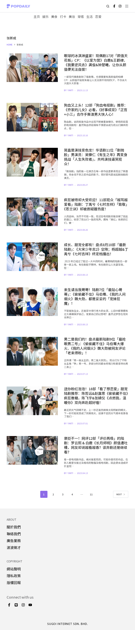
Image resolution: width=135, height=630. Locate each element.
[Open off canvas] (126, 6)
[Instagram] (120, 6)
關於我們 (14, 526)
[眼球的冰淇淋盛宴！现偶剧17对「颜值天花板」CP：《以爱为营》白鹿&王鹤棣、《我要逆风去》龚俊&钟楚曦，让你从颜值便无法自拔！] (32, 67)
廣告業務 (14, 540)
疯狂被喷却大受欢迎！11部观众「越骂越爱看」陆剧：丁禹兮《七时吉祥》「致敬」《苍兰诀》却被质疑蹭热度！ (96, 204)
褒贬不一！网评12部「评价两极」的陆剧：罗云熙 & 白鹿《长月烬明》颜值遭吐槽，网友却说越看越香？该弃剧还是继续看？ (96, 445)
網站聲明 (14, 568)
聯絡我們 (14, 533)
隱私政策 (14, 575)
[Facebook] (114, 6)
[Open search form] (108, 6)
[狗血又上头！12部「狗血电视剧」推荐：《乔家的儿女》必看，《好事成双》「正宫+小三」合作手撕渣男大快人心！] (32, 117)
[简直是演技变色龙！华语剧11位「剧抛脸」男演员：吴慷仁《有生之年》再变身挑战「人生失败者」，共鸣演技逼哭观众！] (32, 162)
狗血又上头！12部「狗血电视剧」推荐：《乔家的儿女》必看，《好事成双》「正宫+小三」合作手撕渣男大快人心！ (96, 110)
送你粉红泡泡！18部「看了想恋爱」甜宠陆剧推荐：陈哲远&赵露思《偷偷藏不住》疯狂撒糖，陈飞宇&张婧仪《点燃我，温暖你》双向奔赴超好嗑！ (96, 395)
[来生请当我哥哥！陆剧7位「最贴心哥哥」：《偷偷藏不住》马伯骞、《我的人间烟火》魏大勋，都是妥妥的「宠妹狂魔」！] (32, 301)
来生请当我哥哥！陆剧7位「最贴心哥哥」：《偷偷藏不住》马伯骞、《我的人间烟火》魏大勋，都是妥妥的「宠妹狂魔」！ (95, 296)
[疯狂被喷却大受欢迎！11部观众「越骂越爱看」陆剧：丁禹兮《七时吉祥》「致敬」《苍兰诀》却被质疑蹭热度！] (32, 211)
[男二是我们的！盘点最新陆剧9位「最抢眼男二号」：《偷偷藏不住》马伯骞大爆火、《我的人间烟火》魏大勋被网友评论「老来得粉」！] (32, 351)
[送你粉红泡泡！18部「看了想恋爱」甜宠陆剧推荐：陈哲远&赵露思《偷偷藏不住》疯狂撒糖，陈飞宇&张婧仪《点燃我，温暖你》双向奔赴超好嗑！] (32, 401)
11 (91, 494)
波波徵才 (14, 547)
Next (119, 494)
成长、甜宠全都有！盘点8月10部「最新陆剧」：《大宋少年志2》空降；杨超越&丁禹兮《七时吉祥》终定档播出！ (96, 249)
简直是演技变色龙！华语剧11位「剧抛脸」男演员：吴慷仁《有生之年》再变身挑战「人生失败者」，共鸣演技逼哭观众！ (95, 156)
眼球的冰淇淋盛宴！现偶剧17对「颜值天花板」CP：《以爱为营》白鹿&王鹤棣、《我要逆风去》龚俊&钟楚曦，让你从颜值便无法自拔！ (96, 62)
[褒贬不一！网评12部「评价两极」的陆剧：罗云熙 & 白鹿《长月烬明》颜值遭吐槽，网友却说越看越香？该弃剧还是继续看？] (32, 450)
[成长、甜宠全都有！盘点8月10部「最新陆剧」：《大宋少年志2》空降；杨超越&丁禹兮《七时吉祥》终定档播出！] (32, 256)
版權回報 (14, 582)
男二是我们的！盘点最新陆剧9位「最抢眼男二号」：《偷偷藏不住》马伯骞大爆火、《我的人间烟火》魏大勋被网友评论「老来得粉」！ (95, 346)
